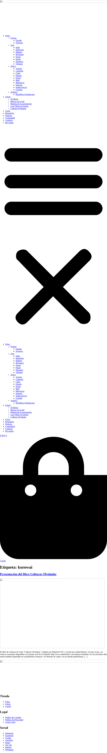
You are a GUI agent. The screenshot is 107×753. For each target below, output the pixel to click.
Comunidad (10, 118)
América (13, 92)
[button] (53, 233)
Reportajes (9, 113)
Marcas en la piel (17, 101)
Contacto (9, 120)
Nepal (18, 57)
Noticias (8, 115)
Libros (8, 97)
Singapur (19, 61)
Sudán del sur (21, 87)
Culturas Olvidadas (18, 108)
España (19, 40)
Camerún (19, 71)
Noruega (19, 43)
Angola (19, 68)
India (18, 47)
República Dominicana (25, 94)
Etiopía (19, 76)
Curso (7, 111)
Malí (17, 80)
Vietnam (19, 64)
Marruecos (20, 83)
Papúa (18, 59)
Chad (18, 73)
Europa (13, 38)
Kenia (18, 78)
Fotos (7, 36)
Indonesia (20, 50)
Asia (12, 45)
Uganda (19, 90)
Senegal (19, 85)
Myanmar (20, 54)
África (13, 66)
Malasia (19, 52)
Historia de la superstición (21, 104)
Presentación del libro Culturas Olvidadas (28, 574)
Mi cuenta (9, 122)
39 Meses (14, 99)
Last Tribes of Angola (19, 106)
